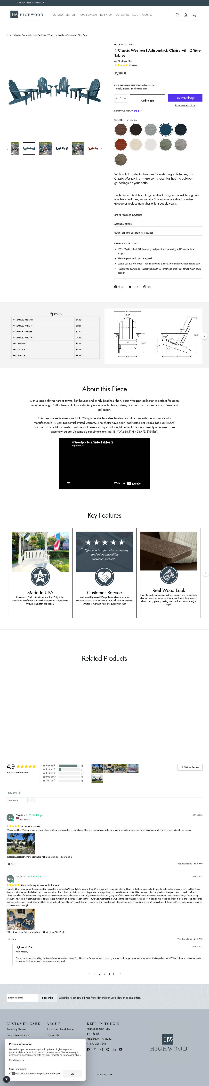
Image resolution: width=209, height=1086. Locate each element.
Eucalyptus (165, 144)
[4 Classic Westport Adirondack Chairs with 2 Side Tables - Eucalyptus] (41, 712)
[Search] (177, 15)
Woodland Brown (120, 159)
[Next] (204, 336)
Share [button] (13, 864)
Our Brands (122, 14)
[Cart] (194, 15)
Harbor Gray (180, 144)
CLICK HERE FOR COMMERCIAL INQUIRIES (133, 233)
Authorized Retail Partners (61, 1029)
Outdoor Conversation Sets (25, 35)
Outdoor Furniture (64, 14)
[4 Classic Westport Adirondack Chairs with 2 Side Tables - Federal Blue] (25, 712)
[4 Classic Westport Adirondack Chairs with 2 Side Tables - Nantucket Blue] (20, 712)
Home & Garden (87, 14)
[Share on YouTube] (120, 1049)
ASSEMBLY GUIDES (123, 224)
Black (135, 129)
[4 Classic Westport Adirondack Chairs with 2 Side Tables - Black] (12, 712)
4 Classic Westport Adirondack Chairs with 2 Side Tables (32, 856)
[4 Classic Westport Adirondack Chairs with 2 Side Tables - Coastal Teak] (16, 712)
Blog (135, 14)
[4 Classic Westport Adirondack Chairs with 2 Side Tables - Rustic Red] (29, 712)
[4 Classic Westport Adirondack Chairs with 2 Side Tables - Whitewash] (33, 712)
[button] (195, 863)
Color (125, 120)
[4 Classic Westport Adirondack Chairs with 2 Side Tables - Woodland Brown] (49, 712)
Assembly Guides (16, 1029)
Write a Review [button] (191, 767)
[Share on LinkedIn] (114, 1049)
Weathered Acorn (120, 129)
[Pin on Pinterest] (107, 1049)
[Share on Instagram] (101, 1049)
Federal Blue (180, 129)
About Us (147, 14)
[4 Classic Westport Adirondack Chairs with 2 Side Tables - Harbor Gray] (45, 712)
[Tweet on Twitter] (94, 1049)
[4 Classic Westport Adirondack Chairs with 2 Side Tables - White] (37, 712)
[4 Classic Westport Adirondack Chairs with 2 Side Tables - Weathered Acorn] (8, 712)
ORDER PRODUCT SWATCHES (128, 215)
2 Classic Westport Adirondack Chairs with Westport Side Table (36, 932)
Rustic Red (120, 144)
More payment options (185, 105)
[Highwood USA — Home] (26, 15)
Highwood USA (124, 44)
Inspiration (106, 14)
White (150, 144)
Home (9, 35)
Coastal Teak (150, 129)
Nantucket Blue (165, 129)
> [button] (120, 973)
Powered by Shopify (104, 1074)
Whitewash (135, 144)
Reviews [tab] (12, 792)
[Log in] (186, 15)
